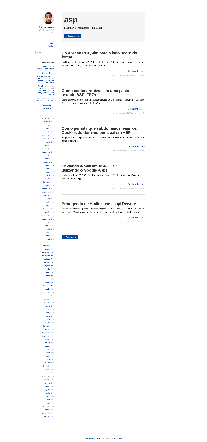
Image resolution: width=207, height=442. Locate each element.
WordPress (118, 438)
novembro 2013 (48, 192)
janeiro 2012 (49, 249)
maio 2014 (50, 172)
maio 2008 (50, 396)
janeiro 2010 (49, 329)
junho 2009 (50, 353)
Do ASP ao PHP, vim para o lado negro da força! (99, 55)
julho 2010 (50, 309)
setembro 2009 (48, 343)
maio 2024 (50, 128)
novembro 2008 (48, 376)
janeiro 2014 (49, 185)
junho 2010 (50, 313)
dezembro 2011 (48, 252)
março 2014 (49, 179)
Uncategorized (121, 75)
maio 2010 (50, 316)
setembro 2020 (48, 138)
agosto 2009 (49, 346)
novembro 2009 (48, 336)
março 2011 (49, 282)
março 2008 (49, 403)
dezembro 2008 (48, 373)
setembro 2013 (48, 195)
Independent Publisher (93, 438)
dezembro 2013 (48, 189)
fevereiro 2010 (48, 326)
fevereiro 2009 (48, 366)
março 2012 (49, 242)
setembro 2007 (48, 416)
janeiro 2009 (49, 369)
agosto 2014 (49, 165)
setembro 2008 (48, 383)
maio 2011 (50, 276)
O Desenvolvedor (46, 27)
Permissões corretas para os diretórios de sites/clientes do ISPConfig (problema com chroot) (45, 90)
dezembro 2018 (48, 149)
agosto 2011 (49, 266)
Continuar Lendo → (136, 70)
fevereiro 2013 (48, 209)
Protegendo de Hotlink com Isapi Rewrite (99, 203)
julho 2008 (50, 390)
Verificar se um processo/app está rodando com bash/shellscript (45, 70)
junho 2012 (50, 232)
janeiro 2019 (49, 145)
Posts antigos (72, 36)
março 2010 (49, 323)
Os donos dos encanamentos (48, 107)
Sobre (52, 43)
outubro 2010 (49, 299)
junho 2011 (50, 272)
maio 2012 (50, 236)
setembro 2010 (48, 303)
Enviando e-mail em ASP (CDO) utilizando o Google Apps (90, 168)
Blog (52, 40)
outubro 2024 (49, 122)
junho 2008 (50, 393)
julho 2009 (50, 349)
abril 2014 (50, 175)
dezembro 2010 (48, 292)
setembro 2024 (48, 125)
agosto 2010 (49, 306)
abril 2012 (50, 239)
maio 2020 (50, 142)
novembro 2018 (48, 152)
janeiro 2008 (49, 410)
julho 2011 (50, 269)
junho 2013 (50, 202)
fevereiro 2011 (48, 286)
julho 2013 (50, 199)
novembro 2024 (48, 118)
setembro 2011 (48, 262)
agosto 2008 (49, 386)
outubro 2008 (49, 380)
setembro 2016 (48, 155)
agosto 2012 (49, 226)
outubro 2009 (49, 339)
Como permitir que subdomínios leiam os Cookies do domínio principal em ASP (99, 130)
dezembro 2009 (48, 333)
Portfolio (51, 46)
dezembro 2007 (48, 413)
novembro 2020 (48, 135)
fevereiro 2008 (48, 406)
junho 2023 (50, 132)
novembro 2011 (48, 256)
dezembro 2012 (48, 215)
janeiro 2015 (49, 159)
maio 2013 (50, 205)
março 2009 (49, 363)
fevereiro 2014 (48, 182)
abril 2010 (50, 319)
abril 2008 (50, 400)
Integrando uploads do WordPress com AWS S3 (45, 100)
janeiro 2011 (49, 289)
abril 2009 (50, 359)
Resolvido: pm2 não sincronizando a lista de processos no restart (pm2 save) (44, 79)
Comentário (141, 75)
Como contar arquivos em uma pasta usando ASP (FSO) (95, 92)
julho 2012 (50, 229)
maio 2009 (50, 356)
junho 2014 (50, 169)
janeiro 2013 (49, 212)
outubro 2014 (49, 162)
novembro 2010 (48, 296)
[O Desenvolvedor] (48, 24)
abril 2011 (50, 279)
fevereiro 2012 (48, 246)
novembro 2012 (48, 219)
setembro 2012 (48, 222)
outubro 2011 (49, 259)
